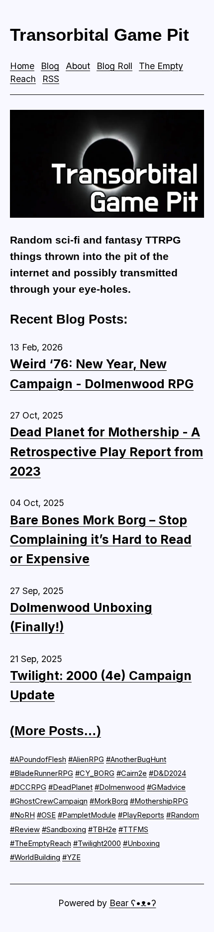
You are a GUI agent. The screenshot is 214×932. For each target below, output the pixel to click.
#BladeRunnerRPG (41, 773)
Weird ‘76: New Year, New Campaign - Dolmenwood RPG (102, 373)
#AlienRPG (86, 759)
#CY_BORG (94, 773)
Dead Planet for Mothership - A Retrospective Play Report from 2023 (106, 451)
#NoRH (22, 815)
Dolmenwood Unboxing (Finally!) (81, 617)
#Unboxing (141, 843)
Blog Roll (114, 66)
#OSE (46, 815)
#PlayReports (141, 815)
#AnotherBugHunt (136, 759)
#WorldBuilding (35, 857)
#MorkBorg (109, 801)
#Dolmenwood (120, 787)
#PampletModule (87, 815)
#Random (182, 815)
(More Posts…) (55, 730)
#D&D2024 (167, 773)
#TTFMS (133, 829)
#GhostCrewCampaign (49, 801)
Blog (50, 66)
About (78, 66)
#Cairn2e (131, 773)
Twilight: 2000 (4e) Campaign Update (101, 685)
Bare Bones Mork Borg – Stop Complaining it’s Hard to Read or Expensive (101, 539)
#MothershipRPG (159, 801)
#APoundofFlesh (38, 759)
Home (22, 66)
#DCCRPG (28, 787)
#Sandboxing (64, 829)
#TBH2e (102, 829)
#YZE (71, 857)
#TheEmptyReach (40, 843)
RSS (50, 79)
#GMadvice (166, 787)
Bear (132, 903)
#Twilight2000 (97, 843)
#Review (25, 829)
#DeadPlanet (70, 787)
